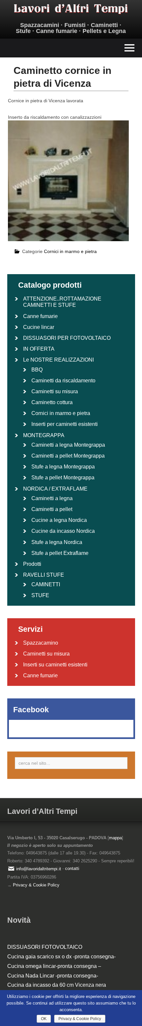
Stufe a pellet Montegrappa (62, 477)
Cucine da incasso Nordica (63, 531)
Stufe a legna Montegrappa (63, 466)
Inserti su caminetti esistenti (55, 664)
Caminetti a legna (52, 498)
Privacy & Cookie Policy (36, 884)
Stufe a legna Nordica (56, 542)
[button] (71, 48)
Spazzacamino (40, 643)
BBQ (37, 369)
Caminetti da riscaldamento (63, 380)
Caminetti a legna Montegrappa (68, 445)
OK (44, 1018)
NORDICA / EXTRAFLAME (55, 489)
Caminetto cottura (52, 402)
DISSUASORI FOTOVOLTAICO (44, 947)
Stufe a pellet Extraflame (60, 553)
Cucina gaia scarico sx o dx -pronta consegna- (61, 956)
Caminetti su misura (54, 391)
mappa (115, 837)
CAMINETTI (45, 584)
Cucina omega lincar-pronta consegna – (54, 966)
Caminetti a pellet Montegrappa (68, 456)
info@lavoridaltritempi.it (38, 868)
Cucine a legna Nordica (59, 520)
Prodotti (32, 564)
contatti (72, 868)
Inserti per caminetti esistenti (64, 424)
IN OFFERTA (38, 349)
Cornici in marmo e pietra (70, 251)
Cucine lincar (38, 327)
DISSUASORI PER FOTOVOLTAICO (67, 338)
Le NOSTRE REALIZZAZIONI (58, 360)
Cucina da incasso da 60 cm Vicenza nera (56, 985)
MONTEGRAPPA (43, 435)
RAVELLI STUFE (43, 575)
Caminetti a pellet (51, 509)
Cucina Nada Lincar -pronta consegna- (52, 975)
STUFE (40, 595)
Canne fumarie (40, 316)
